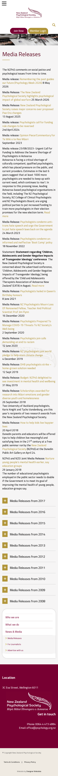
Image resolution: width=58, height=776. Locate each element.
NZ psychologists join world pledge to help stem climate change (26, 353)
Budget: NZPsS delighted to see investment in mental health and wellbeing (28, 379)
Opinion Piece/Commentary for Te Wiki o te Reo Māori (28, 137)
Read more (38, 285)
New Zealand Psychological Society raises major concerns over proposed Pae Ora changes (27, 109)
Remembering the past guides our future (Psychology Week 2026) (28, 81)
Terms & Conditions (12, 762)
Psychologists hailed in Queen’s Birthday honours (29, 293)
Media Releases (15, 638)
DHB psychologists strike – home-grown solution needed (26, 366)
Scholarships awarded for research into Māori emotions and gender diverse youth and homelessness (26, 394)
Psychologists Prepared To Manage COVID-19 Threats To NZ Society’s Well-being (27, 325)
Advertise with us (15, 650)
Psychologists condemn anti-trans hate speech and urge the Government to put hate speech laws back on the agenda (27, 225)
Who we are (12, 617)
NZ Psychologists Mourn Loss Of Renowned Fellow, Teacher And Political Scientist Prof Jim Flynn (28, 308)
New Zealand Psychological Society (24, 447)
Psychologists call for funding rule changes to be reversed (27, 124)
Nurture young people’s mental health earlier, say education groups (28, 462)
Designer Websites (33, 771)
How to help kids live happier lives (28, 424)
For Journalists (14, 644)
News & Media (13, 631)
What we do (12, 624)
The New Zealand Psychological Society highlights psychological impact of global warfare (28, 96)
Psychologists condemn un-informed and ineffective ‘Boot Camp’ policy (27, 240)
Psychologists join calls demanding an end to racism (24, 340)
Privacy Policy (30, 762)
